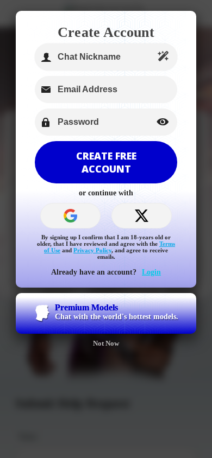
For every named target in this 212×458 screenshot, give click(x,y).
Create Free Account (106, 162)
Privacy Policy (92, 250)
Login (151, 272)
